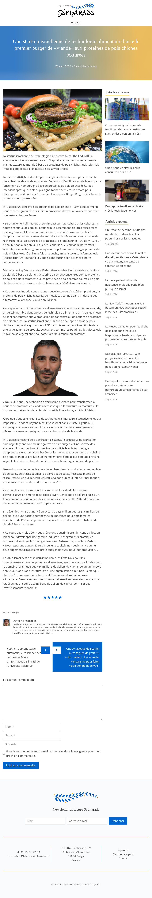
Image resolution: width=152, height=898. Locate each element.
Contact (124, 858)
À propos (123, 850)
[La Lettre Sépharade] (76, 9)
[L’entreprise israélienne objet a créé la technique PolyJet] (127, 199)
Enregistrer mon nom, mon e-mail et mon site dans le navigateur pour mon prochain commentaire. (53, 753)
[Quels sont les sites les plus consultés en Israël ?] (127, 161)
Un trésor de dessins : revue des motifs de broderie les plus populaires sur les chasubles (125, 234)
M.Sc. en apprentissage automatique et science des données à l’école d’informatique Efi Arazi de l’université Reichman (24, 657)
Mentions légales (123, 854)
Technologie (13, 612)
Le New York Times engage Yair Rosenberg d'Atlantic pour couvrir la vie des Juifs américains (126, 308)
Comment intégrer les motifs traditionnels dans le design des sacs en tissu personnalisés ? (125, 129)
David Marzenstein (85, 66)
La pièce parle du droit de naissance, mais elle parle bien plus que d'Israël (124, 285)
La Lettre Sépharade (70, 884)
